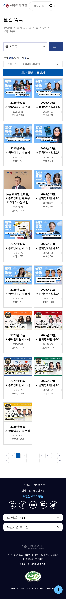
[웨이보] (53, 505)
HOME (8, 27)
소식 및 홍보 (24, 27)
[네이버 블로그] (43, 505)
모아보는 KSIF (16, 517)
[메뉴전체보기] (59, 6)
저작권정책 (39, 484)
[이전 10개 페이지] (12, 455)
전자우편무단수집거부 (33, 490)
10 (24, 460)
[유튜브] (33, 505)
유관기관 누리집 (17, 527)
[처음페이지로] (6, 455)
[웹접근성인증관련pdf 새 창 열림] (33, 577)
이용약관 (25, 484)
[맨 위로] (58, 589)
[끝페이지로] (59, 460)
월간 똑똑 (41, 27)
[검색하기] (51, 6)
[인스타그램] (12, 505)
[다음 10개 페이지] (41, 460)
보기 (55, 46)
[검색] (59, 64)
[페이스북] (22, 505)
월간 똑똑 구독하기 (33, 72)
